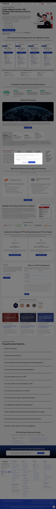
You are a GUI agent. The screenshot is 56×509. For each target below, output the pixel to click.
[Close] (41, 154)
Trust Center (18, 159)
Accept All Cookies (32, 162)
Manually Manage (25, 162)
